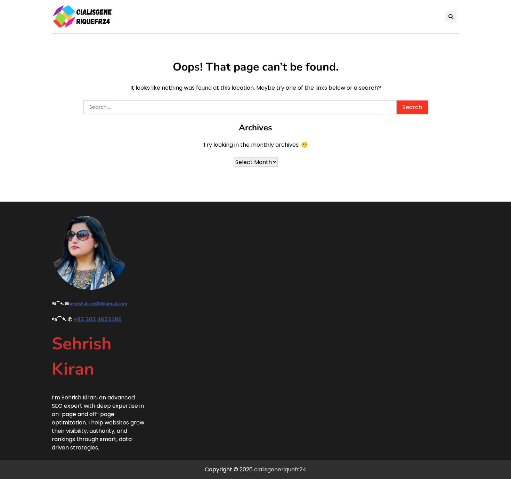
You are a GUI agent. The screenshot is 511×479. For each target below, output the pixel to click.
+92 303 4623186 (98, 319)
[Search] (450, 16)
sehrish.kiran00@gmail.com (98, 304)
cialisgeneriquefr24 (280, 469)
